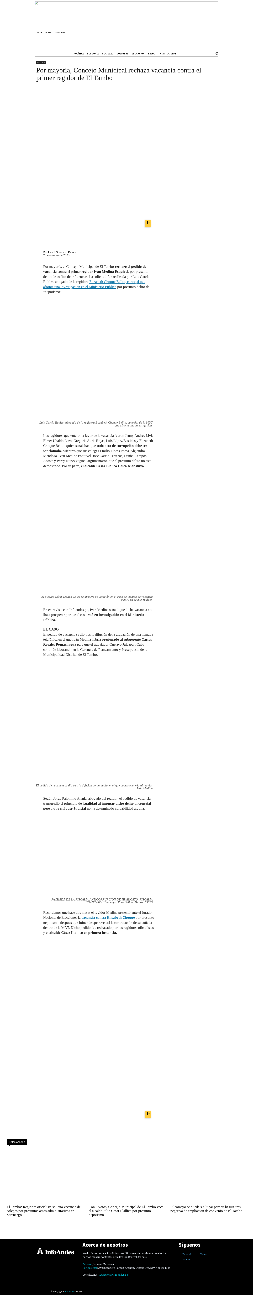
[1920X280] (126, 27)
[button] (216, 53)
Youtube (186, 1259)
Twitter (203, 1254)
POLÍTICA (41, 62)
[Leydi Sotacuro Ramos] (36, 254)
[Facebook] (180, 1254)
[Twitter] (198, 1254)
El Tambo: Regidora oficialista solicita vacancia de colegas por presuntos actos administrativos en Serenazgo (44, 1211)
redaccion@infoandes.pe (113, 1274)
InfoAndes (70, 1291)
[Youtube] (180, 1260)
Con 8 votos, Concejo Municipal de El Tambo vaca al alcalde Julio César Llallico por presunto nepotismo (126, 1211)
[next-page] (17, 1224)
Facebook (187, 1254)
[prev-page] (10, 1224)
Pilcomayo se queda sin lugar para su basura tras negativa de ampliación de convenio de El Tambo (206, 1209)
